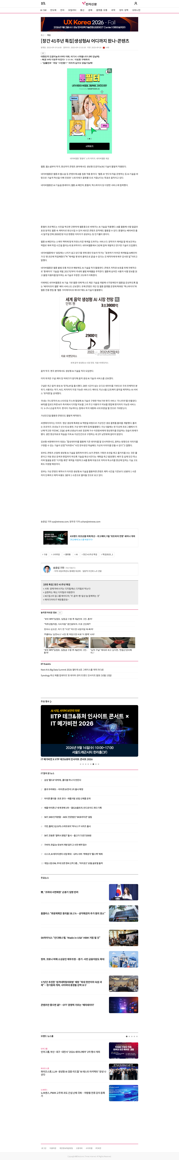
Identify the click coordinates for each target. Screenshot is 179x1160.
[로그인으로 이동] (135, 3)
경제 (90, 10)
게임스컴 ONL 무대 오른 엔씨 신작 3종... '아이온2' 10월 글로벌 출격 (73, 863)
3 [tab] (85, 764)
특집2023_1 (108, 554)
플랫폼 (68, 554)
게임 (49, 35)
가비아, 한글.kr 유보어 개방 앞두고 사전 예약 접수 (65, 845)
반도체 (53, 10)
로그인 (43, 1148)
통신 (82, 10)
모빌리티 (72, 10)
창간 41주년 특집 (90, 554)
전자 (62, 10)
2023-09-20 (100, 47)
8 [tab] (98, 764)
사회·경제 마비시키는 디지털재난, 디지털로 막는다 (67, 588)
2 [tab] (83, 764)
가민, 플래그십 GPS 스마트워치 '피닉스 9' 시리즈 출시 (67, 826)
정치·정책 (123, 10)
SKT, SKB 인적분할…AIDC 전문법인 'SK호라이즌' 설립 (68, 817)
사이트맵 (89, 1148)
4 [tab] (88, 764)
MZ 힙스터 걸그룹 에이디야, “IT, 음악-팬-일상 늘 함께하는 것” (72, 596)
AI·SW (43, 10)
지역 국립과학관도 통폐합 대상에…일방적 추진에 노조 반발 (78, 571)
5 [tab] (90, 764)
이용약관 (53, 1148)
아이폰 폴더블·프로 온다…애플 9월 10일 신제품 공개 (67, 798)
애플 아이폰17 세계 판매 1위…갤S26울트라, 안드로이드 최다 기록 (73, 808)
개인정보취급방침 (66, 1148)
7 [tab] (96, 764)
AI (77, 554)
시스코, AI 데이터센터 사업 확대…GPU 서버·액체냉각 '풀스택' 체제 (73, 854)
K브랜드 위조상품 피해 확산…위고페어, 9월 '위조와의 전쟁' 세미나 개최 (102, 536)
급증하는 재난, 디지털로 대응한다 (60, 592)
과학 (113, 10)
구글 (45, 554)
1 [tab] (80, 764)
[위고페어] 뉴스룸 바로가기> (81, 539)
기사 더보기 (70, 568)
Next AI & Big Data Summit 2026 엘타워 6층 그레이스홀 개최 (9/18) (72, 669)
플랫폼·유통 (101, 10)
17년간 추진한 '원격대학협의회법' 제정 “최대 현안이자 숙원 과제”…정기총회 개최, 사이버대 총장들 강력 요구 (71, 984)
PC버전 (98, 1148)
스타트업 (56, 554)
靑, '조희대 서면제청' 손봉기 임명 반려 (59, 892)
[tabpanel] (89, 733)
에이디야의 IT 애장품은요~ (57, 599)
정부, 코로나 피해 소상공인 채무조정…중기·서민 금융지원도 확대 (72, 959)
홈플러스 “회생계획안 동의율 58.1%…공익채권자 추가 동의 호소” (73, 913)
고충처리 (79, 1148)
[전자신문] (89, 3)
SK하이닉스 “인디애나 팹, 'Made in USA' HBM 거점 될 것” (70, 937)
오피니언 (136, 10)
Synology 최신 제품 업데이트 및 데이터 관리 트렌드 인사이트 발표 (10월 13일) (76, 675)
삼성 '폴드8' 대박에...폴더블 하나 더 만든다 (62, 780)
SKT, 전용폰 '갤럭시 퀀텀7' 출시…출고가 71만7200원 (67, 835)
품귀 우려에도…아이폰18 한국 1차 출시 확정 (63, 789)
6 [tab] (93, 764)
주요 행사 (46, 701)
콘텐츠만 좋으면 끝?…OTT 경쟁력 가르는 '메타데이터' (67, 1005)
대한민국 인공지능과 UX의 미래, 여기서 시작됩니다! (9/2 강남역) (70, 56)
